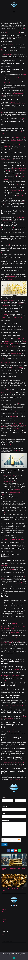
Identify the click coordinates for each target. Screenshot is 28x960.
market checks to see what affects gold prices (13, 627)
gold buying (23, 197)
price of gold (8, 158)
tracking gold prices (20, 338)
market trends (20, 136)
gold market (23, 618)
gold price (13, 37)
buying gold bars (21, 217)
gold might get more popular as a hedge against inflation (15, 178)
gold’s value (17, 489)
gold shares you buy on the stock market (13, 342)
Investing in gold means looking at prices (11, 379)
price (18, 604)
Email (3, 813)
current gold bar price (16, 623)
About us (3, 909)
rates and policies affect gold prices (15, 174)
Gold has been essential (7, 228)
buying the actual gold (17, 367)
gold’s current (21, 62)
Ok (14, 958)
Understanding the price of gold (9, 216)
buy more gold (21, 170)
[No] (26, 955)
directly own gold (18, 317)
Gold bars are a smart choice (8, 730)
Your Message (5, 820)
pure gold (3, 317)
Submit (4, 844)
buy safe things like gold (10, 481)
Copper (4, 934)
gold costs (4, 565)
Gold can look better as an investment (13, 607)
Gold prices (4, 235)
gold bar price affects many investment (13, 762)
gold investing (13, 416)
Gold (3, 911)
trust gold (10, 189)
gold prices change (16, 353)
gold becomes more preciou (16, 190)
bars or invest (11, 731)
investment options (15, 632)
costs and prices (10, 346)
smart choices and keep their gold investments (13, 637)
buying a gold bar (17, 423)
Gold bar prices (5, 559)
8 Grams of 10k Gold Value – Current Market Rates (13, 889)
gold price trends (11, 276)
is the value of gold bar (11, 675)
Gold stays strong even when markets (11, 253)
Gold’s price (11, 569)
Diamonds (4, 924)
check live (16, 669)
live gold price (14, 44)
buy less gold (18, 583)
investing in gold (16, 450)
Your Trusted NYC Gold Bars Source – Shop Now (13, 868)
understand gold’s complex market (10, 208)
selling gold (7, 82)
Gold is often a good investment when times (12, 244)
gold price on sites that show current (10, 49)
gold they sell (12, 516)
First (2, 803)
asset (16, 547)
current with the (16, 93)
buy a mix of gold (9, 341)
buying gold (8, 444)
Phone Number (6, 806)
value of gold (14, 46)
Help (3, 929)
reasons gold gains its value (8, 159)
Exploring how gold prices (7, 221)
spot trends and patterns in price (16, 78)
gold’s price (11, 164)
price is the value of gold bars (13, 32)
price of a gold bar (21, 155)
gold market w (14, 102)
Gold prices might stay (9, 475)
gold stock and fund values (16, 766)
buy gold (9, 387)
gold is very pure (10, 392)
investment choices (6, 307)
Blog (3, 921)
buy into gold (4, 525)
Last (15, 803)
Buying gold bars (5, 314)
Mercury (3, 914)
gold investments (8, 512)
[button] (14, 12)
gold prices (22, 118)
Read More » (4, 871)
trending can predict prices (17, 140)
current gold (4, 680)
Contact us (4, 919)
